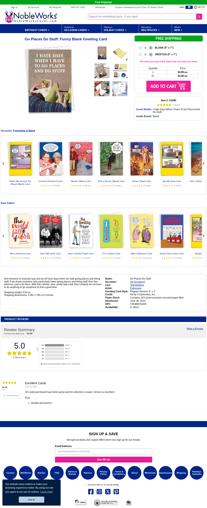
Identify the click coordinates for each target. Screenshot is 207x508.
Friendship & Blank (24, 130)
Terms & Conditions (119, 472)
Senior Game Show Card (172, 253)
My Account (33, 7)
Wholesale (100, 7)
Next (202, 163)
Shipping (181, 473)
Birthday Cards (36, 30)
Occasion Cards (75, 28)
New (177, 28)
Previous (4, 163)
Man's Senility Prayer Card (80, 253)
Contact (10, 473)
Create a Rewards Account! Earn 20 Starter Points (139, 7)
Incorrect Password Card (50, 181)
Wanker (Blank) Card (81, 181)
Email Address (63, 446)
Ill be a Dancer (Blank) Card (111, 181)
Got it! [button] (31, 499)
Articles (41, 473)
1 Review (176, 105)
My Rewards (55, 7)
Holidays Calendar (196, 472)
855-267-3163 (78, 7)
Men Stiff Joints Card (50, 253)
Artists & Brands (72, 472)
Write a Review (195, 328)
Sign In (14, 7)
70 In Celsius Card (111, 253)
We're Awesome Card (20, 253)
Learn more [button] (46, 492)
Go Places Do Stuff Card (14, 334)
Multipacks (149, 28)
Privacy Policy (103, 472)
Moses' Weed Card (141, 181)
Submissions (165, 473)
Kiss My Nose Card (172, 181)
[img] (164, 104)
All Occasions (137, 282)
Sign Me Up (103, 459)
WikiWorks (25, 473)
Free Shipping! (103, 2)
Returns (88, 473)
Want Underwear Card (141, 253)
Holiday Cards (114, 28)
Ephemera (135, 288)
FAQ (57, 473)
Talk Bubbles (137, 285)
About (134, 473)
